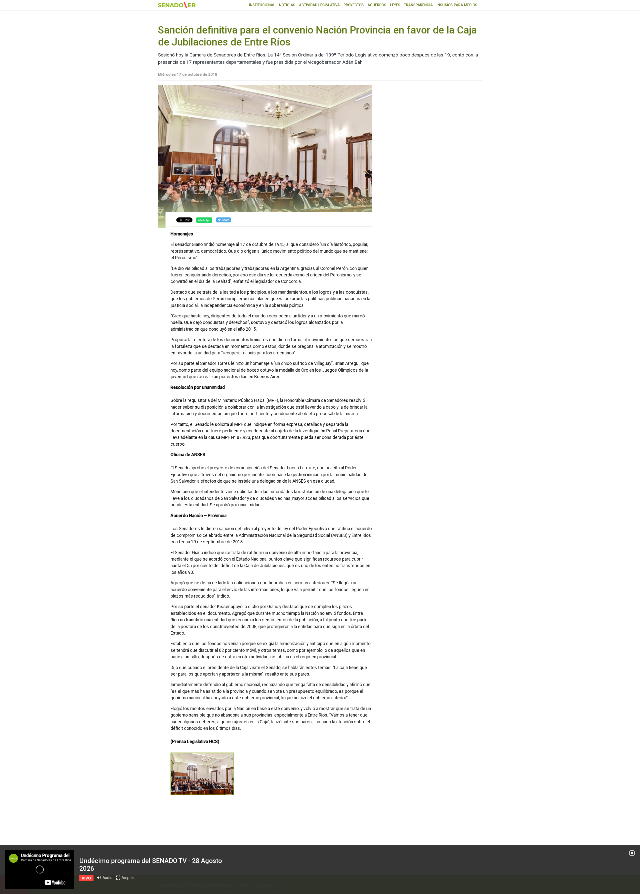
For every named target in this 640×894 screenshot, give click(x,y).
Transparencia (418, 5)
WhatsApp (204, 220)
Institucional (262, 5)
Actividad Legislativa (319, 5)
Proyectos (354, 5)
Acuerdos (377, 5)
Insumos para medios (456, 5)
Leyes (395, 5)
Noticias (287, 5)
